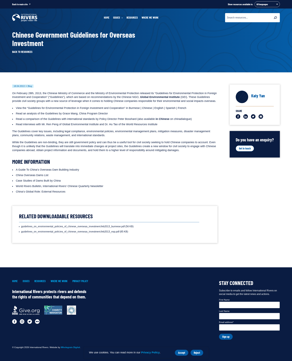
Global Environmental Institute (160, 97)
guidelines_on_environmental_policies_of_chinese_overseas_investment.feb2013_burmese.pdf (77, 226)
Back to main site (20, 4)
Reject (198, 353)
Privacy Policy (150, 352)
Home (106, 17)
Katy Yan (258, 95)
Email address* (226, 322)
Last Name (224, 311)
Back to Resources (22, 51)
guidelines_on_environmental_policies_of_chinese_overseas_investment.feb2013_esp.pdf (74, 231)
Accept (183, 353)
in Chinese (162, 118)
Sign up (225, 336)
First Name (224, 300)
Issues (26, 281)
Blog (30, 86)
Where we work (150, 17)
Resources (132, 17)
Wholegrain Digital (70, 347)
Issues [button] (116, 17)
